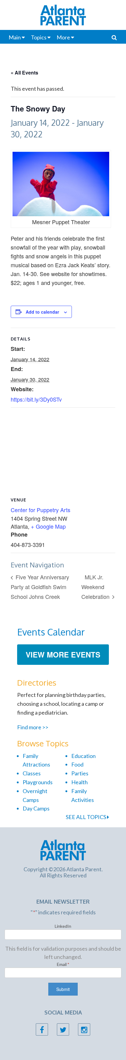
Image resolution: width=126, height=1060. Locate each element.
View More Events (63, 654)
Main (15, 37)
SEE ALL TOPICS (86, 817)
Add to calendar (42, 312)
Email (63, 964)
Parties (79, 773)
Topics (38, 37)
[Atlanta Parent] (63, 849)
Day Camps (36, 808)
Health (79, 782)
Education (83, 755)
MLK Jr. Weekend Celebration (96, 586)
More (63, 37)
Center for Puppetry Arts (40, 510)
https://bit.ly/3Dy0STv (36, 399)
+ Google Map (48, 526)
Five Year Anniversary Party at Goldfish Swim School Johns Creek (40, 586)
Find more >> (32, 727)
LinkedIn (63, 926)
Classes (32, 773)
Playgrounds (38, 782)
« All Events (24, 72)
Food (77, 764)
